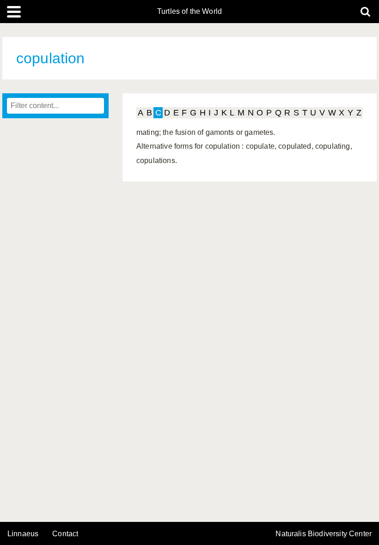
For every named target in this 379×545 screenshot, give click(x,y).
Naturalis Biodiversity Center (323, 534)
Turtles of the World (189, 11)
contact (65, 534)
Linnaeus (22, 534)
